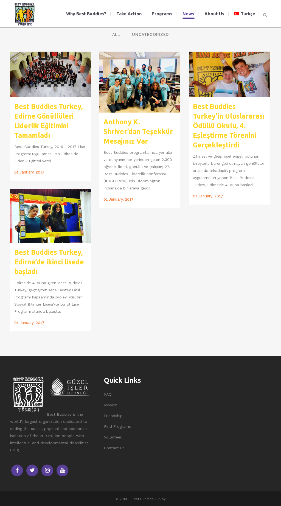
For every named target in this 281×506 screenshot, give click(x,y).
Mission (110, 405)
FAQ (108, 394)
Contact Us (114, 448)
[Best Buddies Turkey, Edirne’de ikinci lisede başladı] (50, 216)
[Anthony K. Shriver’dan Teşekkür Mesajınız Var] (139, 82)
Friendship (113, 415)
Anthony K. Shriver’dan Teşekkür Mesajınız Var (138, 131)
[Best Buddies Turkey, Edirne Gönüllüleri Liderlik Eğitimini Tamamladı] (50, 74)
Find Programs (117, 426)
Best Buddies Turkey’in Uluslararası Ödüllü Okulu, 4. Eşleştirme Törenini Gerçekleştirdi (229, 126)
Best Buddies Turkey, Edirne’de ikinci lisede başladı (49, 261)
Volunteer (113, 437)
